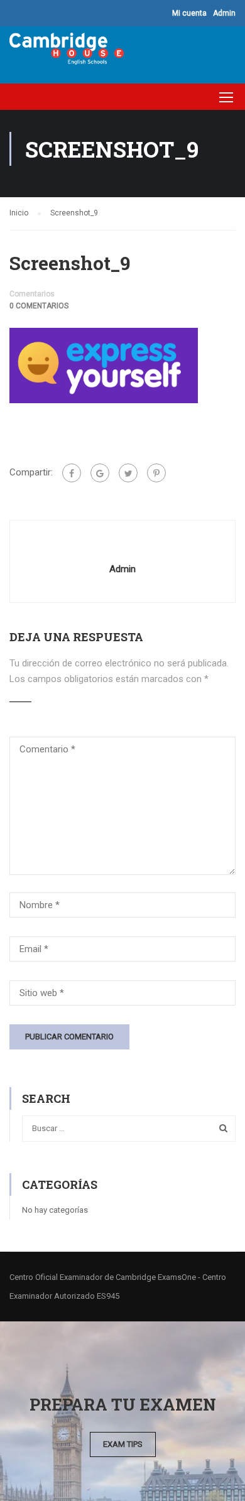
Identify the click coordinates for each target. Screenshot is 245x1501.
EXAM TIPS (123, 1444)
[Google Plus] (99, 472)
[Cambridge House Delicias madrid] (66, 52)
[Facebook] (71, 472)
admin (122, 569)
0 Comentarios (38, 305)
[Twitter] (128, 472)
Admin (224, 13)
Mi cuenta (189, 13)
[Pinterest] (156, 472)
